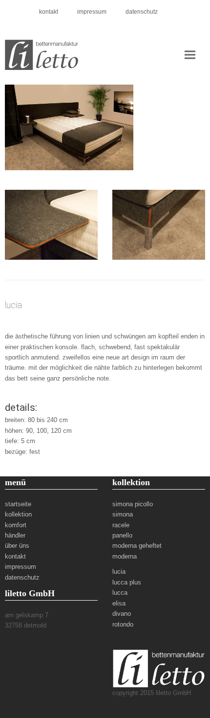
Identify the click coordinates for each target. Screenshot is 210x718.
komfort (15, 525)
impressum (20, 566)
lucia (119, 571)
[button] (190, 54)
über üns (17, 545)
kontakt (15, 556)
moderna (124, 556)
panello (122, 535)
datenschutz (22, 577)
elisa (119, 603)
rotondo (122, 624)
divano (121, 613)
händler (15, 535)
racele (120, 525)
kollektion (18, 514)
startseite (18, 504)
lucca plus (126, 582)
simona (122, 514)
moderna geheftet (137, 545)
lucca (119, 592)
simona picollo (132, 504)
